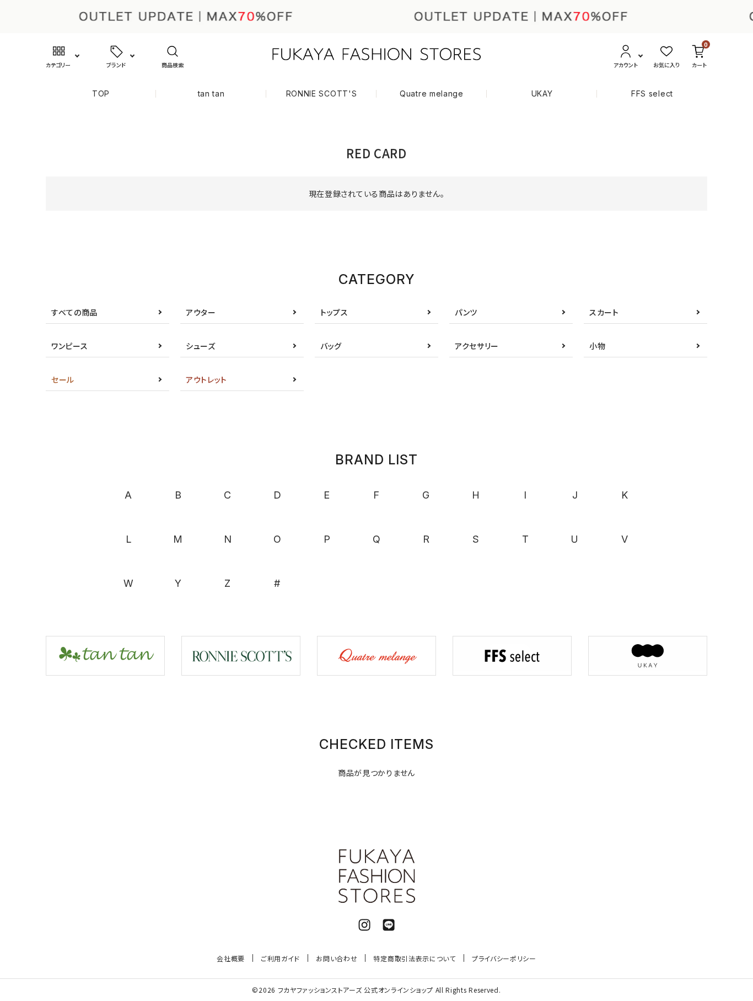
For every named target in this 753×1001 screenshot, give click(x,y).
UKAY (542, 93)
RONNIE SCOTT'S (321, 93)
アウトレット (206, 379)
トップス (334, 312)
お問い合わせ (336, 958)
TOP (101, 93)
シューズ (201, 345)
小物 (597, 345)
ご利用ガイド (280, 958)
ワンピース (69, 345)
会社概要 (231, 958)
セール (62, 379)
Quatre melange (432, 93)
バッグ (331, 345)
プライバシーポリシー (504, 958)
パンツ (466, 312)
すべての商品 (74, 312)
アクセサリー (477, 345)
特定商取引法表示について (414, 958)
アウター (201, 312)
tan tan (211, 93)
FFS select (652, 93)
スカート (604, 312)
